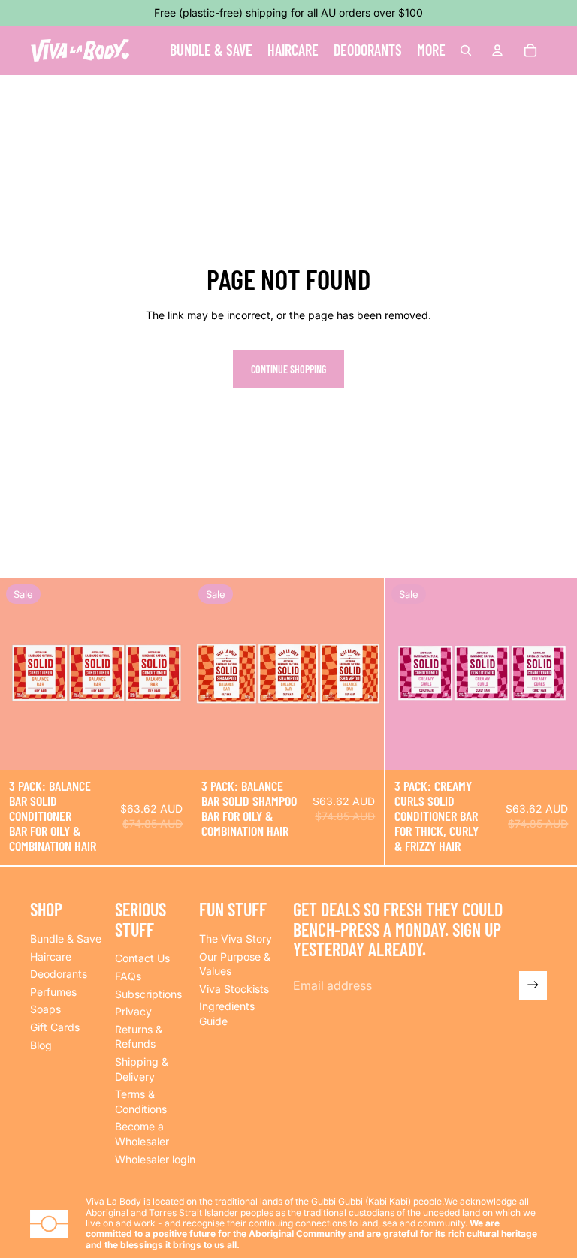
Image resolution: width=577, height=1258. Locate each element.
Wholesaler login (155, 1159)
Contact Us (142, 958)
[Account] (497, 50)
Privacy (133, 1011)
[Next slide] (169, 674)
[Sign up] (533, 985)
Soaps (45, 1009)
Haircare (50, 956)
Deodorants (58, 973)
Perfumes (53, 991)
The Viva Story (235, 938)
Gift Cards (55, 1027)
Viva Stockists (234, 988)
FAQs (128, 976)
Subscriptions (148, 994)
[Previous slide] (22, 674)
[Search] (465, 50)
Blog (41, 1045)
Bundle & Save (65, 938)
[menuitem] (431, 50)
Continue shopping (288, 369)
